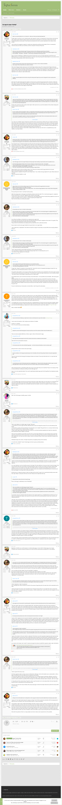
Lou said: (14, 476)
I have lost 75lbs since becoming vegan (14, 742)
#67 (58, 236)
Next (19, 29)
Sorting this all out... (10, 746)
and (18, 151)
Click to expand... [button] (35, 119)
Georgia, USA (9, 405)
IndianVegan (8, 755)
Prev (5, 29)
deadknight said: (15, 48)
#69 (58, 293)
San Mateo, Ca (9, 325)
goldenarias (8, 743)
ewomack (53, 743)
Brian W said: (15, 34)
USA (9, 105)
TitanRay (7, 747)
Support (16, 751)
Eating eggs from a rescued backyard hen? (15, 750)
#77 (58, 560)
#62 (58, 94)
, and (19, 88)
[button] (14, 9)
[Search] (59, 10)
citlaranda (8, 751)
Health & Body (17, 739)
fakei (54, 751)
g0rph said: (14, 484)
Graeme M (5, 26)
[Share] (56, 31)
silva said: (14, 137)
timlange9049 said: (16, 315)
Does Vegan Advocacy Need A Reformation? (25, 645)
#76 (58, 546)
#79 (58, 657)
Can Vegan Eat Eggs (52, 304)
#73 (58, 409)
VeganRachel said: (15, 61)
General (16, 755)
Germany (8, 305)
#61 (58, 31)
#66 (58, 204)
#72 (58, 393)
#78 (58, 598)
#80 (58, 693)
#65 (58, 181)
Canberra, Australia (9, 44)
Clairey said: (14, 183)
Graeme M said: (15, 109)
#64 (58, 157)
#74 (58, 449)
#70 (58, 313)
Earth (9, 215)
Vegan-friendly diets (16, 738)
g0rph (54, 747)
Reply (58, 91)
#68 (58, 259)
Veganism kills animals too (12, 754)
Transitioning (16, 747)
